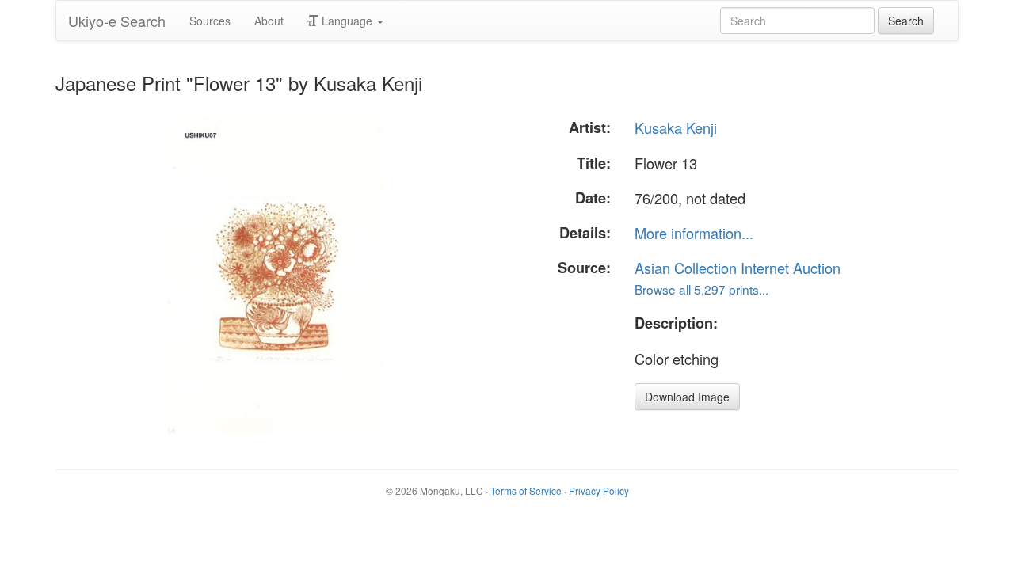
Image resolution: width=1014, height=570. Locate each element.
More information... (694, 232)
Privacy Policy (599, 490)
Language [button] (347, 20)
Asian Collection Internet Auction (738, 267)
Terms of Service (526, 490)
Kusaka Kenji (676, 127)
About (269, 20)
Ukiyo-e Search (117, 20)
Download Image (687, 397)
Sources (210, 20)
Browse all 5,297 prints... (701, 289)
